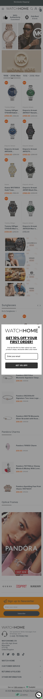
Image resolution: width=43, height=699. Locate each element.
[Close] (39, 327)
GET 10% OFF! (21, 365)
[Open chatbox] (39, 695)
